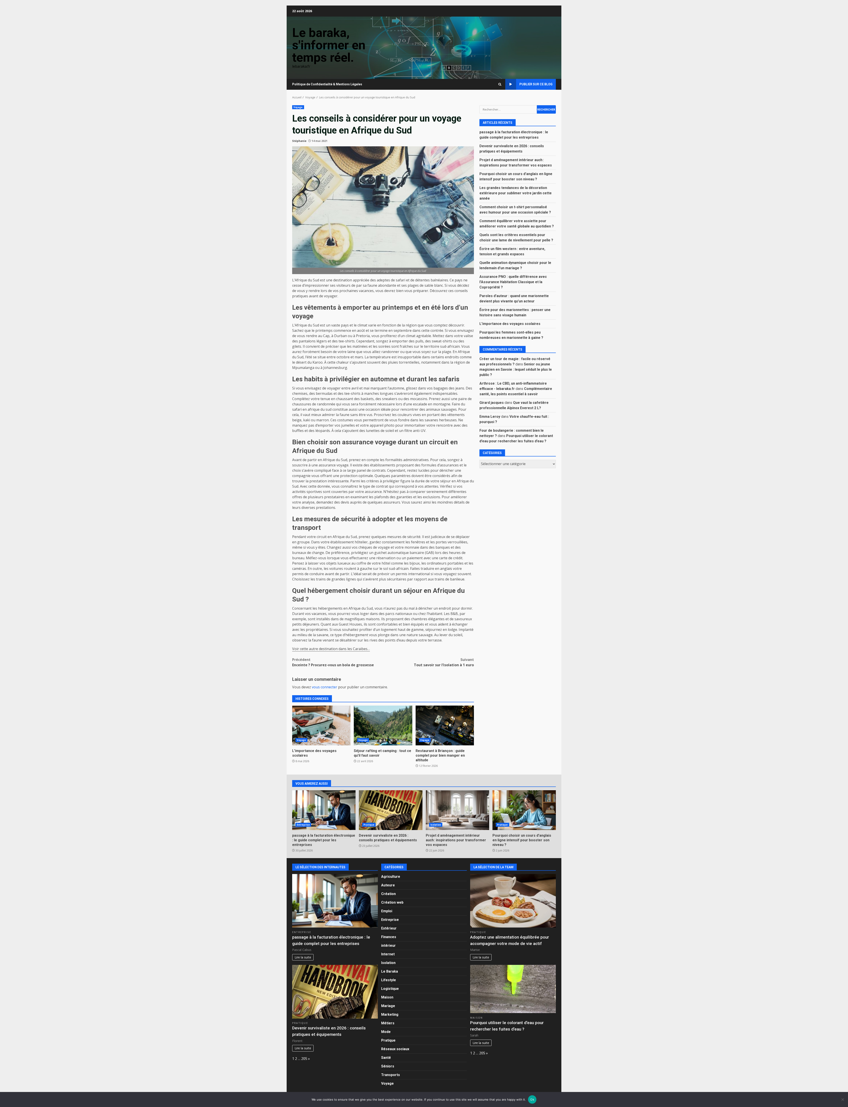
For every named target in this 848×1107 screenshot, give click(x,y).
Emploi (386, 911)
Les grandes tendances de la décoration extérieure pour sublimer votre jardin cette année (515, 192)
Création (388, 894)
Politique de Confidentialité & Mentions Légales (327, 84)
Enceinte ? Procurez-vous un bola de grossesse (333, 662)
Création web (392, 902)
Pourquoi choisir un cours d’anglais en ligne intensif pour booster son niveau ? (524, 810)
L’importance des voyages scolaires (321, 725)
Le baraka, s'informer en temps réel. (328, 45)
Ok (532, 1099)
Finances (388, 937)
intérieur (388, 945)
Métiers (387, 1023)
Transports (390, 1075)
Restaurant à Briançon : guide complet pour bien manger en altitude (445, 725)
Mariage (388, 1006)
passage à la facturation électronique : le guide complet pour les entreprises (324, 810)
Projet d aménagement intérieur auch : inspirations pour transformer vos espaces (457, 810)
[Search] (499, 84)
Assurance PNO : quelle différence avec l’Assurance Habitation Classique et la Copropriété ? (513, 281)
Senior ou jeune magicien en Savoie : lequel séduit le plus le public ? (515, 369)
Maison (387, 997)
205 (304, 1058)
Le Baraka (389, 971)
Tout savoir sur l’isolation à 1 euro (444, 662)
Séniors (387, 1066)
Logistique (390, 989)
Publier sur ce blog (536, 84)
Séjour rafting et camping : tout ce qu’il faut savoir (383, 725)
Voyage (298, 107)
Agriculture (390, 876)
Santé (386, 1057)
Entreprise (303, 824)
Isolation (435, 824)
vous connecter (324, 687)
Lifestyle (388, 980)
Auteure (388, 885)
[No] (842, 1099)
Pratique (368, 824)
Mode (386, 1032)
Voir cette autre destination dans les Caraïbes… (331, 648)
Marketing (389, 1014)
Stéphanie (299, 141)
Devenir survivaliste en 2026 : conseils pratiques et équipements (390, 810)
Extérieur (389, 928)
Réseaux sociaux (395, 1049)
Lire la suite (303, 957)
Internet (388, 954)
